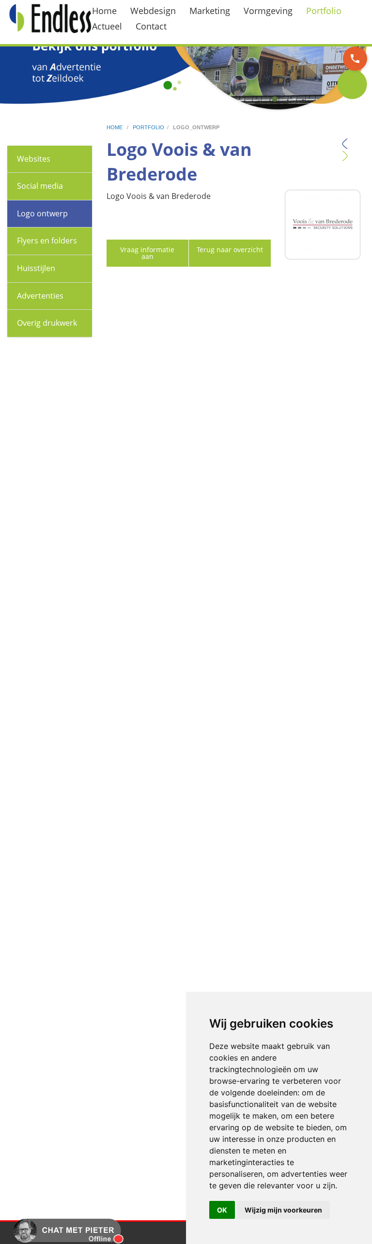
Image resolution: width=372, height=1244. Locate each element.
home (115, 127)
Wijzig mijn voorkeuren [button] (283, 1210)
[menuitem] (110, 10)
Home (104, 10)
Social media (40, 186)
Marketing (209, 10)
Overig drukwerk (47, 323)
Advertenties (40, 295)
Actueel (107, 26)
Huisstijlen (36, 268)
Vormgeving (268, 10)
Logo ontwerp (42, 213)
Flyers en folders (47, 240)
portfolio (148, 127)
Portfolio (323, 10)
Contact (151, 26)
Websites (33, 158)
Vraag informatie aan (147, 253)
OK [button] (222, 1210)
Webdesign (153, 10)
